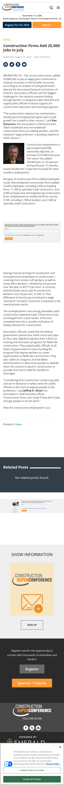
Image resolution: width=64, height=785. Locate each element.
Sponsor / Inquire (32, 683)
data (47, 407)
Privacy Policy (52, 763)
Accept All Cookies (32, 779)
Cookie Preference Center (32, 770)
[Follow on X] (32, 727)
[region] (32, 764)
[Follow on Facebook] (25, 727)
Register (32, 669)
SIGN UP (32, 624)
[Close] (60, 747)
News (6, 39)
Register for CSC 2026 (17, 24)
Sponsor (46, 24)
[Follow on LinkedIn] (38, 727)
